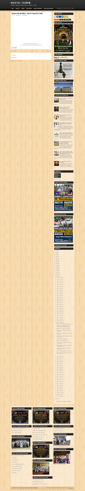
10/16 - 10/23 (59, 291)
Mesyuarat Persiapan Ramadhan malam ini (64, 324)
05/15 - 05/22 (59, 363)
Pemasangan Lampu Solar (38, 479)
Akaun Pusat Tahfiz (15, 459)
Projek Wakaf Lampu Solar (38, 481)
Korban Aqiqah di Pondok (37, 436)
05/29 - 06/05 (59, 360)
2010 (57, 398)
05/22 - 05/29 (59, 361)
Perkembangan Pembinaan (17, 430)
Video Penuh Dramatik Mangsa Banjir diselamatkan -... (63, 349)
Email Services (71, 488)
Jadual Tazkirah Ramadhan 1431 (62, 340)
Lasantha (62, 487)
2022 (57, 256)
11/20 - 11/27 (59, 286)
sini (37, 43)
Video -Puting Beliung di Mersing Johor (63, 350)
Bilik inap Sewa (15, 462)
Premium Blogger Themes (69, 487)
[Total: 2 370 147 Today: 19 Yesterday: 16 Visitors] (57, 178)
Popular (56, 19)
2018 (57, 263)
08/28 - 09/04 (59, 304)
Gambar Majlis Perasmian (17, 468)
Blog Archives (67, 19)
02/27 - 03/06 (59, 383)
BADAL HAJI (17, 8)
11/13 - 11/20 (59, 288)
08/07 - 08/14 (59, 310)
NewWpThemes (52, 487)
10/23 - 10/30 (59, 290)
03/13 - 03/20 (59, 379)
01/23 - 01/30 (59, 390)
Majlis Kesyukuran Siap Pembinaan (18, 428)
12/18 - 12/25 (59, 279)
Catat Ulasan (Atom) (18, 60)
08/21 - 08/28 (59, 306)
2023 (57, 254)
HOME (12, 8)
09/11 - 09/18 (59, 301)
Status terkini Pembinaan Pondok (39, 430)
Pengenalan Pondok (36, 428)
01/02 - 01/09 (59, 396)
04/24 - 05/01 (59, 369)
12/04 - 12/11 (59, 282)
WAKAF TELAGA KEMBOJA (38, 8)
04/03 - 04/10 (59, 374)
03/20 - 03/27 (59, 378)
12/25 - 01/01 (59, 277)
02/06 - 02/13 (59, 387)
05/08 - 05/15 (59, 365)
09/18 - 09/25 (59, 299)
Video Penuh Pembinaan (16, 432)
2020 (57, 259)
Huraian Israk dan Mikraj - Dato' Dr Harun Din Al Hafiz (27, 13)
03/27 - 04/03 (59, 376)
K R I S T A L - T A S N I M (20, 2)
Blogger (69, 401)
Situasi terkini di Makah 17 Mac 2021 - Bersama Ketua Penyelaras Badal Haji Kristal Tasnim (66, 152)
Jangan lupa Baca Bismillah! (61, 338)
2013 (57, 272)
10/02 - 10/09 (59, 295)
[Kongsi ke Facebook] (16, 47)
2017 (57, 265)
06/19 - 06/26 (59, 322)
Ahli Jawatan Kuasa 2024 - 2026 (18, 455)
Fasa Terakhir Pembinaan (37, 439)
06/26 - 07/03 (59, 320)
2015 (57, 269)
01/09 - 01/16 (59, 394)
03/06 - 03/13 (59, 381)
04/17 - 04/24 (59, 370)
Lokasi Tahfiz (14, 457)
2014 (57, 270)
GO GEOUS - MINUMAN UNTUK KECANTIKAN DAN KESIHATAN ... (63, 326)
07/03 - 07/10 (59, 319)
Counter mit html (57, 179)
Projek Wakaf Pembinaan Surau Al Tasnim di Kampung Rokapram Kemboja (66, 142)
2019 (57, 261)
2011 (57, 276)
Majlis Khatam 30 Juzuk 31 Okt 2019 (40, 434)
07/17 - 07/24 (59, 315)
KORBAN (23, 8)
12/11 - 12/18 (59, 281)
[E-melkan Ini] (12, 47)
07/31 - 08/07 (59, 311)
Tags (61, 19)
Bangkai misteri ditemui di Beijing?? (63, 328)
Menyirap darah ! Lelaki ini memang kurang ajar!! (65, 108)
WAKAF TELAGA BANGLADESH (48, 8)
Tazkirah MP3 (18, 15)
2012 (57, 274)
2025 (57, 250)
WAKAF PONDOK (29, 8)
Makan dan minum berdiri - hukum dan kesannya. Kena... (63, 353)
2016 (57, 267)
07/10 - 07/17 (59, 317)
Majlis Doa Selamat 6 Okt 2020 (39, 432)
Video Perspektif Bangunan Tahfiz (18, 464)
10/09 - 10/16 (59, 293)
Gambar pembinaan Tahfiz (17, 466)
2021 (57, 258)
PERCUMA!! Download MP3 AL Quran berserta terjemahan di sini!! (66, 123)
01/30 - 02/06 (59, 389)
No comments (24, 15)
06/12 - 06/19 (59, 356)
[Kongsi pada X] (14, 47)
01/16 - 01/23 (59, 392)
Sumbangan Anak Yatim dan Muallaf (39, 483)
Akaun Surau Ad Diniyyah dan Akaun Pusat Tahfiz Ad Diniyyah (66, 133)
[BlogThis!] (13, 47)
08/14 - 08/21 (59, 308)
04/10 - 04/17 (59, 372)
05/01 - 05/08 (59, 367)
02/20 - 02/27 (59, 385)
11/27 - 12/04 (59, 284)
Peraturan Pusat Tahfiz (16, 470)
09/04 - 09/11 (59, 302)
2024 (57, 252)
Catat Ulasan (14, 57)
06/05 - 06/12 (59, 358)
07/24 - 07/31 (59, 313)
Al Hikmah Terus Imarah (58, 430)
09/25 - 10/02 (59, 297)
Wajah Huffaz (14, 472)
